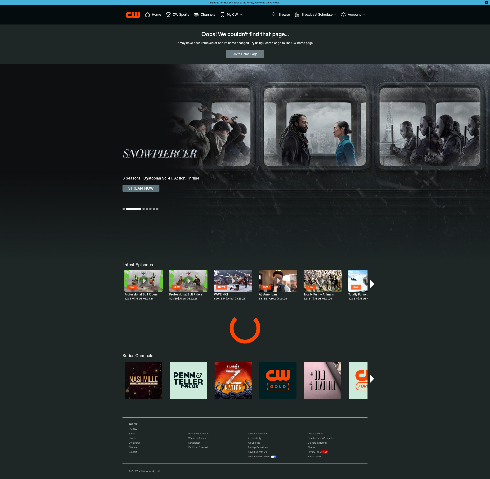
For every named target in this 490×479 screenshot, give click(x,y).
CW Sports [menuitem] (181, 14)
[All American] (138, 396)
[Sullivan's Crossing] (315, 396)
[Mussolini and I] (244, 455)
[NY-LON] (350, 338)
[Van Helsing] (174, 338)
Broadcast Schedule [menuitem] (317, 14)
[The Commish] (279, 338)
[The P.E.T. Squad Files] (138, 338)
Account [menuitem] (354, 14)
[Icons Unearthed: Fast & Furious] (315, 455)
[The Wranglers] (244, 338)
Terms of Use (272, 2)
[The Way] (138, 455)
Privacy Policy (254, 2)
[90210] (244, 396)
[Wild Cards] (209, 396)
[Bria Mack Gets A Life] (209, 455)
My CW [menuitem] (232, 14)
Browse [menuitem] (284, 14)
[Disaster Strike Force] (315, 338)
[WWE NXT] (174, 396)
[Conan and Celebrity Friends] (174, 455)
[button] (372, 284)
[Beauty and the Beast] (279, 396)
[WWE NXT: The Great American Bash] (279, 455)
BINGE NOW (139, 188)
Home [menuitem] (156, 14)
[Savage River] (209, 338)
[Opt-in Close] (486, 2)
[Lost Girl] (350, 396)
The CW (130, 13)
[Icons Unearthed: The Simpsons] (350, 455)
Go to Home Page (245, 54)
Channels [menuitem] (208, 14)
